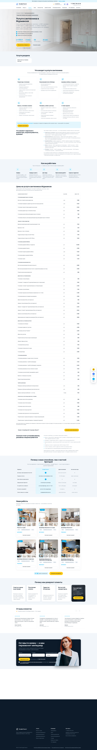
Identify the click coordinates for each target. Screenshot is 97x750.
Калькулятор (40, 7)
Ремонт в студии (21, 527)
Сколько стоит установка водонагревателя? (61, 682)
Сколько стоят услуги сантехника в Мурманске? (29, 678)
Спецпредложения (57, 7)
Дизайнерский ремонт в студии (47, 527)
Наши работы (53, 730)
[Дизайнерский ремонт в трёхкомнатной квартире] (48, 547)
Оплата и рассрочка (55, 734)
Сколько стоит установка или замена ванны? (61, 687)
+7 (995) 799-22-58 (76, 3)
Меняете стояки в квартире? (57, 691)
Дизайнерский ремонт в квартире (25, 559)
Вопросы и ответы (54, 740)
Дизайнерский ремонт (66, 527)
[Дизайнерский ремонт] (70, 515)
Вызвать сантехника (23, 125)
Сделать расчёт (78, 597)
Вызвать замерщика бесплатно (67, 715)
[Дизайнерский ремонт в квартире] (26, 547)
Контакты (78, 7)
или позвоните (23, 48)
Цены (35, 7)
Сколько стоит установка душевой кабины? (28, 687)
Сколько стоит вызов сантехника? (59, 678)
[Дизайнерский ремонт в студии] (48, 515)
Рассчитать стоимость (23, 45)
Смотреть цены (36, 45)
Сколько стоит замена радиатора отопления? (28, 682)
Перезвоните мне (24, 659)
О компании (18, 7)
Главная (18, 13)
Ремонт (24, 7)
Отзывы (52, 738)
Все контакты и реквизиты (71, 735)
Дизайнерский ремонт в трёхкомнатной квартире (45, 559)
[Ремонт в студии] (26, 515)
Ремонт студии (39, 730)
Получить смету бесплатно (72, 430)
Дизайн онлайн (48, 7)
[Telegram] (64, 4)
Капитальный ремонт (40, 734)
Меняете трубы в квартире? (57, 695)
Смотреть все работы (56, 573)
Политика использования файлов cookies (73, 747)
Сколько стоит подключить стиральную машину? (29, 695)
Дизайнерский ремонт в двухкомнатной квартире (67, 559)
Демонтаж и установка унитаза (22, 60)
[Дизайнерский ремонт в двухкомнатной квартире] (70, 547)
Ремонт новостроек (40, 738)
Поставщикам (72, 7)
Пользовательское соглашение (58, 747)
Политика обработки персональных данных (42, 747)
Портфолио (64, 7)
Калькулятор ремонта (55, 736)
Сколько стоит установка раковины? (26, 691)
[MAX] (67, 4)
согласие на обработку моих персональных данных (32, 662)
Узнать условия (61, 1)
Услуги (29, 7)
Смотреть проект (26, 535)
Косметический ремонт (40, 732)
